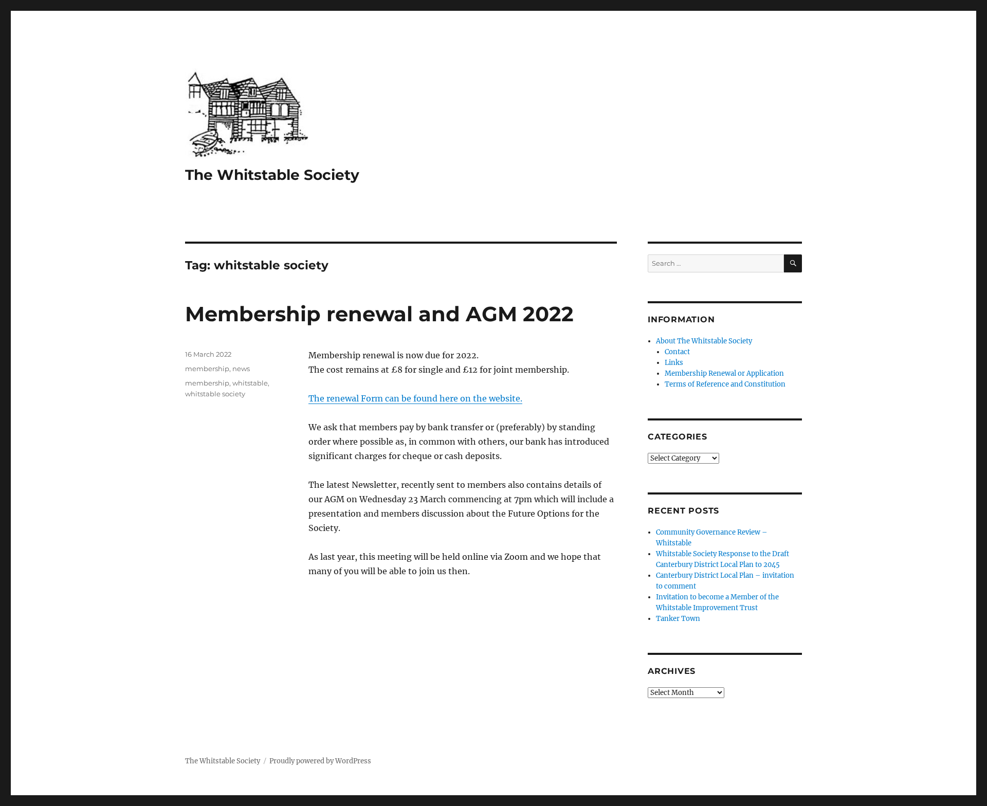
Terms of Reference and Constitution (725, 384)
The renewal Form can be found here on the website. (415, 398)
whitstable (250, 383)
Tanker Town (678, 618)
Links (674, 362)
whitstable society (215, 394)
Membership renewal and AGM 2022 (379, 313)
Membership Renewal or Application (724, 373)
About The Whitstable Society (704, 341)
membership (207, 368)
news (241, 368)
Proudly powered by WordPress (320, 761)
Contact (677, 351)
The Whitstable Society (272, 175)
